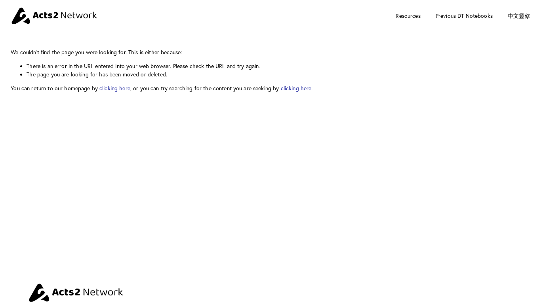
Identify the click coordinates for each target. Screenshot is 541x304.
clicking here (114, 88)
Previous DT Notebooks (464, 15)
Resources (408, 15)
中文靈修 (519, 15)
